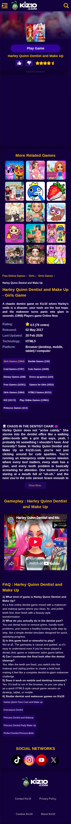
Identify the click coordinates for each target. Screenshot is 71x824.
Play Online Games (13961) (34, 400)
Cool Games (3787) (14, 369)
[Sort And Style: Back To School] (35, 170)
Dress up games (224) (41, 377)
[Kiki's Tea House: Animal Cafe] (14, 212)
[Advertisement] (35, 110)
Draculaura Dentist (13, 710)
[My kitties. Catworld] (14, 170)
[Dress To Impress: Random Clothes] (14, 191)
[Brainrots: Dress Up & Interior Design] (14, 233)
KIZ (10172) (10, 400)
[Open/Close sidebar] (5, 5)
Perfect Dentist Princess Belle (19, 733)
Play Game (35, 48)
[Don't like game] (29, 63)
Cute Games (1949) (38, 369)
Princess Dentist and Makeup (19, 717)
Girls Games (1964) (14, 361)
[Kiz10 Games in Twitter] (53, 760)
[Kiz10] (30, 6)
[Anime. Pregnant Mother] (35, 233)
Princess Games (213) (16, 408)
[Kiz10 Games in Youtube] (41, 760)
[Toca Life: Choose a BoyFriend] (56, 233)
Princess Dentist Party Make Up (20, 725)
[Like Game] (19, 63)
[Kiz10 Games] (36, 782)
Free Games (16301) (15, 384)
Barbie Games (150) (39, 361)
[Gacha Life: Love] (14, 254)
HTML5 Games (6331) (39, 392)
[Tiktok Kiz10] (17, 760)
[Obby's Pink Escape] (56, 254)
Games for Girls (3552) (41, 384)
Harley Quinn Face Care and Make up (23, 702)
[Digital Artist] (56, 191)
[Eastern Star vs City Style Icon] (35, 254)
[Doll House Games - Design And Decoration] (56, 170)
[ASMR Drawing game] (35, 191)
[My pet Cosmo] (56, 212)
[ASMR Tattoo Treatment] (35, 212)
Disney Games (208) (15, 377)
